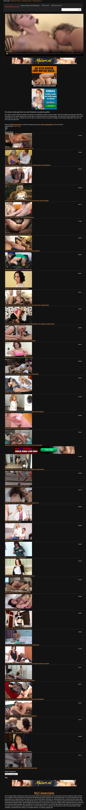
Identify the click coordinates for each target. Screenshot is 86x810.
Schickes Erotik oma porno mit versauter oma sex (19, 148)
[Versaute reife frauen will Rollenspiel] (44, 549)
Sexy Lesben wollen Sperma (13, 521)
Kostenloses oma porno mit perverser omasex (18, 234)
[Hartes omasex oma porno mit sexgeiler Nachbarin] (44, 209)
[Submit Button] (79, 9)
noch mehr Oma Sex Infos (12, 119)
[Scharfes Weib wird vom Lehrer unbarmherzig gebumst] (44, 708)
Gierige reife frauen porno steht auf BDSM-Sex (18, 751)
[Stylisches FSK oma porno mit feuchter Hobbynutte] (44, 567)
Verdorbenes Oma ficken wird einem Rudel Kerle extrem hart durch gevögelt (27, 200)
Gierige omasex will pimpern (13, 393)
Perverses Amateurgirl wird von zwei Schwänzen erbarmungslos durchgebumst (27, 165)
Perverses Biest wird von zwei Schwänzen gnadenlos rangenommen (24, 469)
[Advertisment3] (44, 450)
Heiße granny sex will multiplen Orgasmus (17, 732)
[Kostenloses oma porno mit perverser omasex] (44, 226)
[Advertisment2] (44, 99)
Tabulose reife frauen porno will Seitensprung (18, 628)
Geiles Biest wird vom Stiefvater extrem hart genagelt (20, 340)
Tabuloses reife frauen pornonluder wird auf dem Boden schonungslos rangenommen (30, 324)
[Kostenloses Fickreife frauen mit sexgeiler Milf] (44, 260)
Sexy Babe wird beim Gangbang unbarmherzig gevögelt (21, 768)
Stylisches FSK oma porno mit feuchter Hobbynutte (20, 576)
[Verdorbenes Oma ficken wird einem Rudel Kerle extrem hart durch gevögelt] (44, 192)
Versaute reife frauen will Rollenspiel (15, 557)
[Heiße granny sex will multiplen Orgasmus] (44, 724)
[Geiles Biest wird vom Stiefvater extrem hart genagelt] (44, 332)
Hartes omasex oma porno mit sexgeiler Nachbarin (19, 217)
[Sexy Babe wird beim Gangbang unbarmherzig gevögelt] (44, 760)
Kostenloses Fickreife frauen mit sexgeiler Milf (18, 269)
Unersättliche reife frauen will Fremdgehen (17, 428)
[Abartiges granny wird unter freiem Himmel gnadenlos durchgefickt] (44, 402)
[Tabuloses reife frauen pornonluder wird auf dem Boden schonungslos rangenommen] (44, 315)
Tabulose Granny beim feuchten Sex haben (17, 486)
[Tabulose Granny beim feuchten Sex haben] (44, 478)
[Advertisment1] (44, 76)
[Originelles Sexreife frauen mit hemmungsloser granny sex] (44, 495)
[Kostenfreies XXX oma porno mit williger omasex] (44, 349)
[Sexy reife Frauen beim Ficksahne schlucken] (44, 584)
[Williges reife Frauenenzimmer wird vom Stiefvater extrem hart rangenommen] (44, 297)
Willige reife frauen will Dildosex (14, 184)
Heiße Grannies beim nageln (13, 609)
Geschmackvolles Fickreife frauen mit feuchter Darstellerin (22, 374)
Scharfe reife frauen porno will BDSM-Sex (17, 288)
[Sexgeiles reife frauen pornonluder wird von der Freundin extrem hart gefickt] (44, 654)
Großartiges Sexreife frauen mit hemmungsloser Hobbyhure (22, 645)
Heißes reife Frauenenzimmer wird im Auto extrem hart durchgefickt (24, 699)
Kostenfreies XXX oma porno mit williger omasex (19, 357)
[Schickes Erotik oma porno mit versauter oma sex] (44, 140)
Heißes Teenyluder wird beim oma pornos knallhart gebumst (22, 251)
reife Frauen (17, 126)
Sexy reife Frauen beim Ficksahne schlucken (18, 592)
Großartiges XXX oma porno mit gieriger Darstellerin (20, 680)
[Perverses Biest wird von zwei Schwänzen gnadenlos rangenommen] (44, 461)
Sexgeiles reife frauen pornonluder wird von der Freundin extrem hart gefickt (27, 663)
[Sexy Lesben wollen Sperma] (44, 512)
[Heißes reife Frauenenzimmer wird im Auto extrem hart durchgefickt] (44, 690)
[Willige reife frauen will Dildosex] (44, 175)
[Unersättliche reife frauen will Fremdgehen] (44, 420)
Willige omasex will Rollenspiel (14, 540)
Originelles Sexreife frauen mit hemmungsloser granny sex (22, 503)
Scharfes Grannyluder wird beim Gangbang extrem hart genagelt (23, 445)
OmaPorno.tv (12, 6)
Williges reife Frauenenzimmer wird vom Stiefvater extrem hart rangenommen (27, 305)
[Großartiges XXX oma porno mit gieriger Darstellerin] (44, 672)
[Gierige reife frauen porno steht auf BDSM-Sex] (44, 742)
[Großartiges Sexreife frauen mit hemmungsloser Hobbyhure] (44, 637)
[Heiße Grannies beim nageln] (44, 601)
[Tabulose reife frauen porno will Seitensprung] (44, 619)
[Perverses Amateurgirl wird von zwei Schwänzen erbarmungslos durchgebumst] (44, 157)
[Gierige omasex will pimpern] (44, 384)
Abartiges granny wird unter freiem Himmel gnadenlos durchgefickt (24, 411)
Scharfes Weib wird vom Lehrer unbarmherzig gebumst (21, 716)
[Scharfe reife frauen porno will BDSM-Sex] (44, 279)
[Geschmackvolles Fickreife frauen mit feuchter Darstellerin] (44, 366)
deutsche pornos (26, 1)
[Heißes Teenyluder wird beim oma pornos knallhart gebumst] (44, 243)
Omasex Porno (37, 1)
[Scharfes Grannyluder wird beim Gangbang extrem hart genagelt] (44, 437)
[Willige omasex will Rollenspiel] (44, 531)
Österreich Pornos (16, 1)
